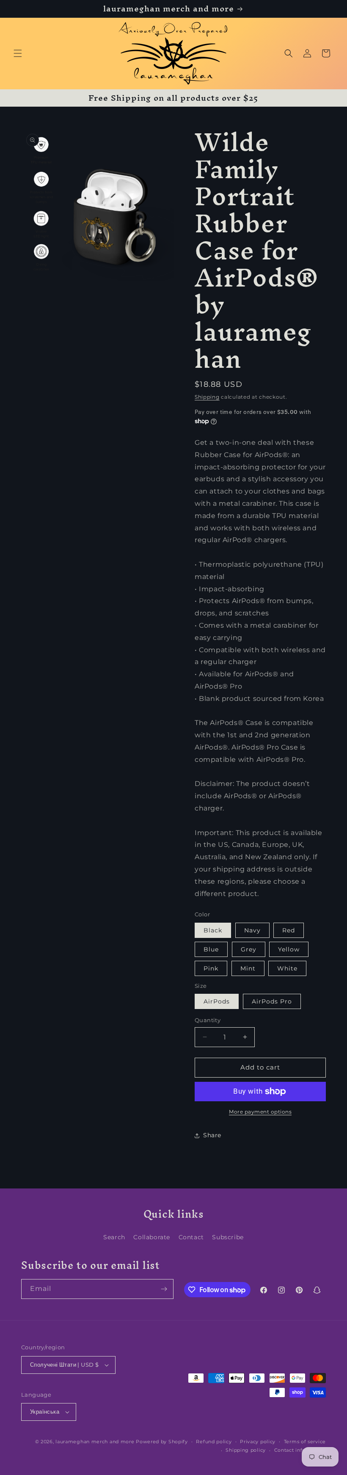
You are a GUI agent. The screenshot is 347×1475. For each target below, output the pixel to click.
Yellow (289, 949)
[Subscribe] (163, 1289)
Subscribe (227, 1237)
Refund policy (213, 1442)
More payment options (260, 1111)
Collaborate (151, 1237)
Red (288, 930)
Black (213, 930)
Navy (252, 930)
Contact (191, 1237)
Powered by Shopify (162, 1442)
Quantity (207, 1020)
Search (114, 1237)
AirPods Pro (272, 1001)
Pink (211, 968)
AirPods (217, 1001)
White (287, 968)
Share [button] (212, 1135)
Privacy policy (257, 1442)
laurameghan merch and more (94, 1442)
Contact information (300, 1450)
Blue (211, 949)
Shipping (207, 397)
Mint (248, 968)
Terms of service (305, 1442)
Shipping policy (246, 1450)
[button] (17, 53)
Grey (248, 949)
